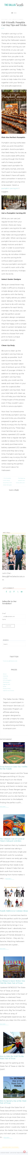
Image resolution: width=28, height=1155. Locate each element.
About (4, 674)
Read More (3, 806)
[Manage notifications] (24, 1152)
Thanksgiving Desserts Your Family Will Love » (20, 480)
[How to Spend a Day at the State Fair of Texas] (14, 1087)
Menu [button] (15, 12)
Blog (2, 28)
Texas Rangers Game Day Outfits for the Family (13, 767)
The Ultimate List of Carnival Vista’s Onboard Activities (12, 839)
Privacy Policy (7, 688)
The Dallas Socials (14, 4)
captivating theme (15, 1152)
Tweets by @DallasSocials (10, 661)
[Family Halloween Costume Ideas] (14, 897)
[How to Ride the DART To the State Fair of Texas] (14, 1042)
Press (4, 686)
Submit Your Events (8, 690)
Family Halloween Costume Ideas (14, 911)
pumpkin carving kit (9, 188)
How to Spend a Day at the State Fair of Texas (13, 1102)
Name (4, 619)
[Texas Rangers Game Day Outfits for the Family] (14, 753)
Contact (5, 678)
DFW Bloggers (7, 680)
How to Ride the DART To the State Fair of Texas (12, 1057)
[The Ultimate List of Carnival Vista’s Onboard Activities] (14, 825)
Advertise (5, 676)
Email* (4, 613)
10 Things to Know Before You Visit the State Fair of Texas (12, 982)
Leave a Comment (18, 19)
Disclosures (6, 682)
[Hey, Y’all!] (14, 552)
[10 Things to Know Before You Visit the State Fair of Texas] (14, 967)
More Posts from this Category (10, 1147)
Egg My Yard (6, 684)
